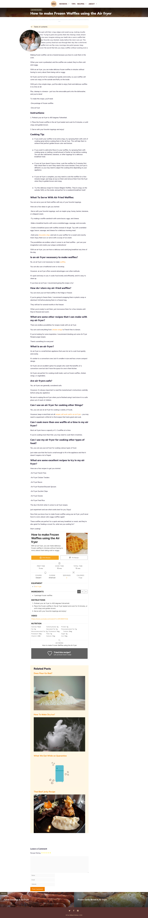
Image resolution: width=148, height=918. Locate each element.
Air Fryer (38, 586)
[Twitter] (69, 911)
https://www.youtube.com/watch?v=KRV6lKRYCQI (49, 619)
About (92, 4)
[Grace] (30, 51)
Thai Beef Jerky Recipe (44, 791)
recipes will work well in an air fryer (68, 414)
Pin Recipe (75, 557)
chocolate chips (44, 235)
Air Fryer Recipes (36, 10)
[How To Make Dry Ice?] (59, 750)
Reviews (63, 4)
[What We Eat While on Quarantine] (59, 786)
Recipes (80, 4)
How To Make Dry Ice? (44, 714)
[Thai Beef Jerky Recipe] (59, 832)
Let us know (58, 655)
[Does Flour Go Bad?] (59, 709)
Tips (73, 4)
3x (86, 591)
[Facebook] (73, 911)
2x (82, 591)
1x (79, 591)
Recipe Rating (35, 853)
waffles (62, 262)
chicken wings (57, 330)
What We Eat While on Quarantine (50, 755)
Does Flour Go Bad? (43, 673)
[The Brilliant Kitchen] (54, 4)
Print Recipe (46, 557)
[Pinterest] (77, 911)
